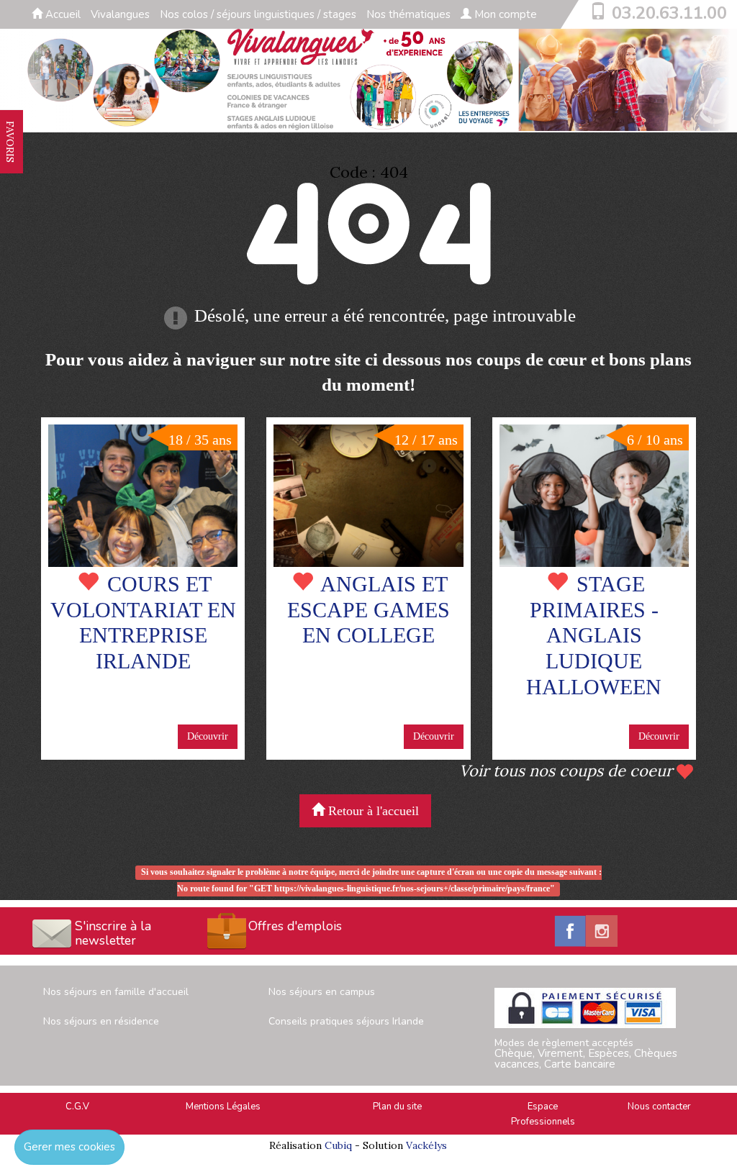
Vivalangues (120, 14)
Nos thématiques (408, 14)
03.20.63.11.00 (669, 12)
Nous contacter (659, 1106)
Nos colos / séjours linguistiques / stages (258, 14)
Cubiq (338, 1145)
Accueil (61, 14)
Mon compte (504, 14)
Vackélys (426, 1145)
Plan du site (397, 1106)
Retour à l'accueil (372, 811)
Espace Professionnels (543, 1114)
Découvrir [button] (207, 736)
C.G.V (77, 1106)
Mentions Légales (223, 1106)
